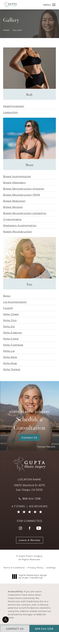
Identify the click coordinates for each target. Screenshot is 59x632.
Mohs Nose (10, 363)
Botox (7, 295)
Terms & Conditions (14, 567)
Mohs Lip (9, 350)
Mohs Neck (10, 357)
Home (6, 30)
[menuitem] (20, 528)
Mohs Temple (11, 369)
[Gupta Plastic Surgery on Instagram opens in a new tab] (20, 528)
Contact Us (29, 437)
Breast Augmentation (17, 176)
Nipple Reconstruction (17, 231)
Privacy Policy (35, 567)
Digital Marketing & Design (33, 576)
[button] (5, 619)
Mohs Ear (9, 326)
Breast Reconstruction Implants (23, 188)
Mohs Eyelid (11, 338)
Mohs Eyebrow (12, 332)
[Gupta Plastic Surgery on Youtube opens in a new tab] (38, 528)
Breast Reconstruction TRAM (21, 194)
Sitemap (51, 567)
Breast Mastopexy (14, 182)
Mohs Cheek (11, 314)
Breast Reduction (14, 200)
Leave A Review (29, 540)
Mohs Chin (10, 320)
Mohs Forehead (13, 344)
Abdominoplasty (13, 106)
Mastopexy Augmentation (20, 225)
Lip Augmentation (15, 301)
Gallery (17, 30)
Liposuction (10, 112)
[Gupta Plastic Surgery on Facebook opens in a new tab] (29, 528)
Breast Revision (13, 207)
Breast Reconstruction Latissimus (24, 213)
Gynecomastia (12, 219)
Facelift (8, 308)
